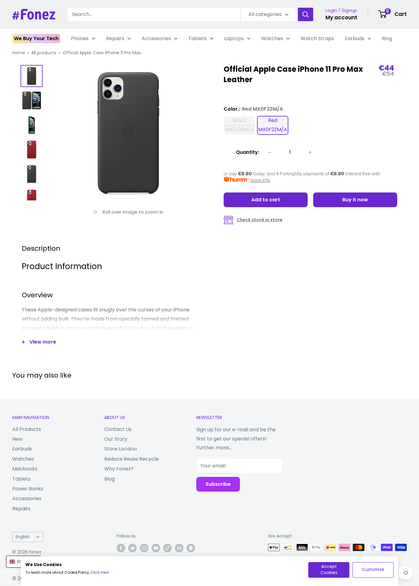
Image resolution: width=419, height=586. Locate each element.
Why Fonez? (118, 468)
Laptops (234, 38)
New (17, 439)
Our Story (115, 439)
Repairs (115, 38)
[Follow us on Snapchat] (190, 548)
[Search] (305, 14)
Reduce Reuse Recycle (131, 458)
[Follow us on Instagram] (144, 548)
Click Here (99, 572)
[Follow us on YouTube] (156, 548)
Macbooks (24, 468)
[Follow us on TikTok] (167, 548)
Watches (272, 38)
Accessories (156, 38)
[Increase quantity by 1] (310, 152)
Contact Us (118, 429)
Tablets (197, 38)
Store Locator (120, 448)
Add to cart (265, 199)
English (22, 537)
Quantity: (247, 152)
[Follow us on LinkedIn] (179, 548)
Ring (387, 38)
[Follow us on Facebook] (121, 548)
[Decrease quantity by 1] (269, 152)
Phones (80, 38)
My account (341, 17)
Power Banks (27, 488)
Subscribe (218, 484)
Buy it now (355, 199)
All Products (26, 429)
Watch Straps (317, 38)
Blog (109, 478)
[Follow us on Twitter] (132, 548)
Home (18, 53)
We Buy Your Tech (36, 38)
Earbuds (354, 38)
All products (43, 53)
